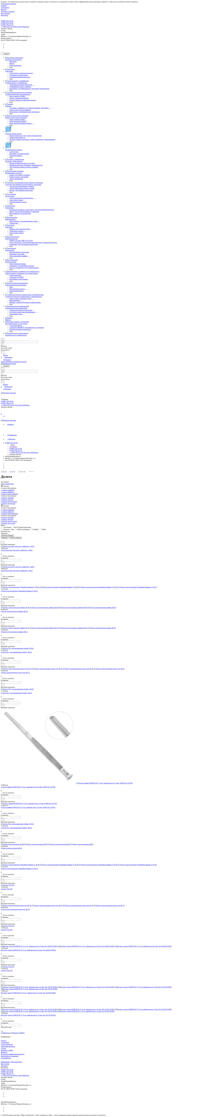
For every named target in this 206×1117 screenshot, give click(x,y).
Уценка (3, 1041)
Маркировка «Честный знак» (11, 1062)
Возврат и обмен (7, 1050)
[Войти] (2, 412)
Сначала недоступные (9, 502)
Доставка (4, 1066)
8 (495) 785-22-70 (7, 25)
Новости (4, 1052)
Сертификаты (6, 1058)
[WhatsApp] (5, 1033)
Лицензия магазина (8, 1046)
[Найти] (3, 352)
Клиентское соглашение (9, 1056)
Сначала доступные (8, 503)
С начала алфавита (7, 490)
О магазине (5, 1042)
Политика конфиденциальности (12, 1054)
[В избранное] (3, 542)
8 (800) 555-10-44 (7, 21)
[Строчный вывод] (2, 540)
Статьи (3, 1048)
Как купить (5, 1064)
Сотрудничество (7, 1044)
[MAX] (22, 1033)
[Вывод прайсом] (4, 540)
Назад (12, 445)
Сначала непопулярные (9, 494)
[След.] (1, 1029)
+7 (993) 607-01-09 (15, 27)
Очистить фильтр (15, 538)
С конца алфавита (7, 492)
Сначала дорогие (7, 500)
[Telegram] (14, 1033)
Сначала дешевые (7, 498)
